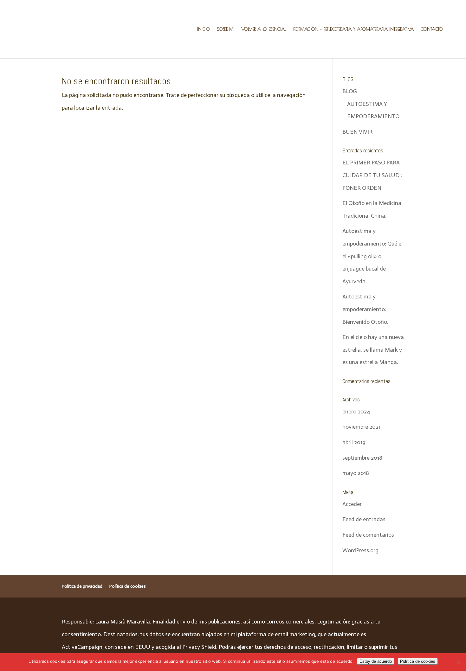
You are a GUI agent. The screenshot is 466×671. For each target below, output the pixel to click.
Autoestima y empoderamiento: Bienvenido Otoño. (365, 309)
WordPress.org (360, 550)
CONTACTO (432, 29)
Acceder (352, 504)
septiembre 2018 (362, 457)
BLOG (349, 91)
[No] (458, 662)
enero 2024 (356, 411)
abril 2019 (353, 442)
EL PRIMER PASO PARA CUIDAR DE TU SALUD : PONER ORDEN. (372, 175)
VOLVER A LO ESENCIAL (263, 29)
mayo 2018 (355, 473)
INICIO (203, 29)
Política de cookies (127, 586)
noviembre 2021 (361, 426)
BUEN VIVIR (357, 131)
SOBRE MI (225, 29)
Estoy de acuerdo (375, 661)
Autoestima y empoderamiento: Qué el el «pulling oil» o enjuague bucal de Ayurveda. (372, 255)
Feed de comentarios (368, 534)
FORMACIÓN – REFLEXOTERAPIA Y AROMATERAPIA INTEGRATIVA (353, 29)
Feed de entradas (363, 519)
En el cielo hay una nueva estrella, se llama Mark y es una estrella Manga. (373, 350)
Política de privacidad (82, 586)
